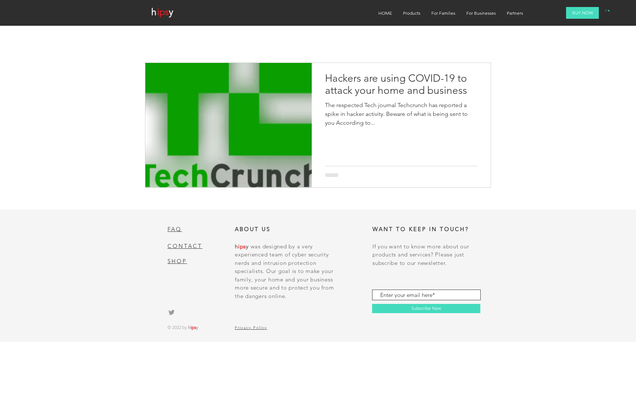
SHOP (177, 261)
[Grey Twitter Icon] (171, 312)
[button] (607, 10)
